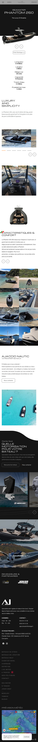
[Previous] (16, 46)
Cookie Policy (15, 738)
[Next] (21, 46)
